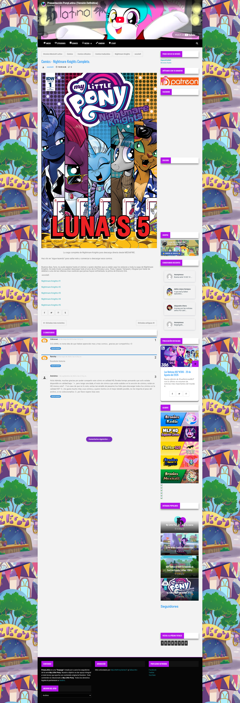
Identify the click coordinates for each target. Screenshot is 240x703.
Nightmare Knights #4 (51, 299)
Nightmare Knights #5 (51, 305)
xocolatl (138, 54)
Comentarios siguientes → (99, 439)
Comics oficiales (84, 54)
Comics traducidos (102, 54)
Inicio (48, 43)
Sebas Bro (133, 670)
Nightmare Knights (122, 54)
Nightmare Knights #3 (51, 293)
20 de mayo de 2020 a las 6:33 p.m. (69, 357)
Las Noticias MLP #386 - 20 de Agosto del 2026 (177, 373)
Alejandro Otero (180, 306)
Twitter (151, 673)
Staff (113, 43)
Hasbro (62, 680)
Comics (75, 43)
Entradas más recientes (54, 323)
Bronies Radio (166, 63)
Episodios (61, 43)
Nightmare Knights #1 (51, 281)
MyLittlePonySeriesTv (119, 670)
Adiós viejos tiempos (182, 289)
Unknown (54, 339)
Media (86, 43)
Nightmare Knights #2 (51, 287)
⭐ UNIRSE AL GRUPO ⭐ (171, 253)
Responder (55, 348)
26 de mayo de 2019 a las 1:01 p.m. (71, 339)
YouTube (152, 675)
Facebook (152, 670)
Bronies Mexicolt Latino (52, 54)
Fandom (101, 43)
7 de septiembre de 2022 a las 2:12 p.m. (72, 376)
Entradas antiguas (145, 323)
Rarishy (53, 356)
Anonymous (179, 275)
